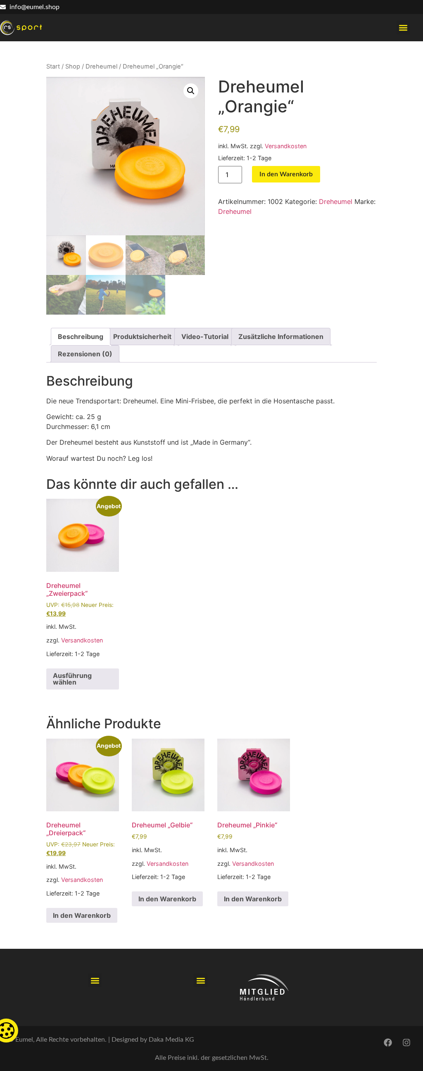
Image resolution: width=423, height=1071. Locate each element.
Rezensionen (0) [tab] (85, 354)
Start (53, 66)
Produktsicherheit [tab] (142, 336)
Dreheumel (101, 66)
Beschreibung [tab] (80, 336)
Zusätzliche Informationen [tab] (280, 336)
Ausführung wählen (72, 678)
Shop (72, 66)
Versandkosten (286, 145)
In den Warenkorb (286, 174)
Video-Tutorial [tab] (204, 336)
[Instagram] (406, 1042)
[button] (403, 27)
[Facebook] (388, 1042)
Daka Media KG (171, 1039)
